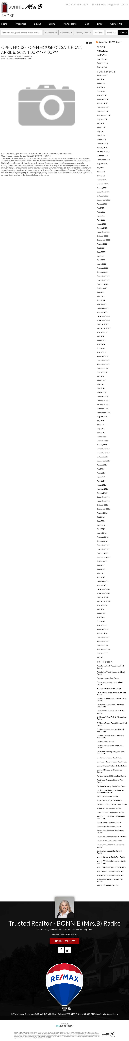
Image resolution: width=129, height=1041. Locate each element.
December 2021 (103, 276)
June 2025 (101, 127)
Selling (52, 23)
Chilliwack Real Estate (105, 741)
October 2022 (102, 236)
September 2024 (103, 160)
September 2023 (103, 200)
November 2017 (103, 453)
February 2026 (102, 99)
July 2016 (100, 517)
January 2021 (102, 312)
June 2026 (101, 83)
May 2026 (101, 87)
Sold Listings (102, 67)
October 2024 (102, 156)
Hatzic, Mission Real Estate (107, 796)
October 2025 (102, 111)
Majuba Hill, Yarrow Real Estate (109, 808)
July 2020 (100, 336)
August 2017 (102, 465)
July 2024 (100, 168)
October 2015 (102, 553)
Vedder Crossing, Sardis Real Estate (111, 857)
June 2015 (101, 569)
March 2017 (101, 485)
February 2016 (102, 537)
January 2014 (102, 633)
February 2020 (102, 356)
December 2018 (103, 400)
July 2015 (100, 565)
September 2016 (103, 509)
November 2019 (103, 364)
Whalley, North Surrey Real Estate (110, 875)
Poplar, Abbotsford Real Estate (109, 822)
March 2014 (101, 625)
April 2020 (101, 348)
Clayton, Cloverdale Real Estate (109, 758)
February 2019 (102, 396)
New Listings (102, 59)
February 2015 (102, 581)
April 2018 (101, 433)
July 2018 (100, 421)
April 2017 (101, 481)
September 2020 (103, 328)
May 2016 (101, 525)
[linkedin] (68, 950)
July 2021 (100, 292)
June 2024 (101, 172)
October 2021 (102, 284)
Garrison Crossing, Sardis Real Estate (111, 786)
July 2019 (100, 376)
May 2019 (101, 384)
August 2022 (102, 244)
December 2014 (103, 589)
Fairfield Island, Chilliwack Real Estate (111, 776)
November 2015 (103, 549)
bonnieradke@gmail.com (110, 4)
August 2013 (102, 653)
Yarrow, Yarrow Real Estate (107, 885)
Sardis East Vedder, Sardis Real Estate (112, 837)
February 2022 (102, 268)
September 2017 (103, 461)
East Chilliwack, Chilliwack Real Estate (112, 766)
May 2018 (101, 429)
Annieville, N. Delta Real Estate (109, 688)
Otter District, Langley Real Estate (110, 812)
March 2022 (101, 264)
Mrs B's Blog (102, 55)
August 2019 (102, 372)
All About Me (70, 23)
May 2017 (101, 477)
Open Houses (102, 63)
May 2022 (101, 256)
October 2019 (102, 368)
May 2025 (101, 131)
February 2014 (102, 629)
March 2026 (101, 95)
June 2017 (101, 473)
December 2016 (103, 497)
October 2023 (102, 196)
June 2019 (101, 380)
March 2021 (101, 304)
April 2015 (101, 577)
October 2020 (102, 324)
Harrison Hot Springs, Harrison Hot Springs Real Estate (110, 791)
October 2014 (102, 597)
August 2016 (102, 513)
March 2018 (101, 437)
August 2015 (102, 561)
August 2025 (102, 119)
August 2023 (102, 204)
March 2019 (101, 392)
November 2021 (103, 280)
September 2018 (103, 413)
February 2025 (102, 144)
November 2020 (103, 320)
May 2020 (101, 344)
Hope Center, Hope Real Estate (109, 800)
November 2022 (103, 232)
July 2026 (100, 79)
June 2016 (101, 521)
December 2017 (103, 449)
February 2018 (102, 441)
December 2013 (103, 637)
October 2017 (102, 457)
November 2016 (103, 501)
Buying (37, 23)
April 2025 (101, 136)
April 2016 (101, 529)
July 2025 (100, 123)
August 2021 (102, 288)
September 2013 (103, 649)
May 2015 (101, 573)
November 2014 (103, 593)
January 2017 (102, 493)
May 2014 (101, 617)
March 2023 (101, 224)
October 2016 (102, 505)
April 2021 (101, 300)
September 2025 (103, 115)
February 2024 (102, 184)
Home (4, 23)
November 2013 (103, 641)
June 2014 (101, 613)
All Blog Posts (102, 51)
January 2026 (102, 103)
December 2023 (103, 192)
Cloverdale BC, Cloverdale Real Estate (112, 762)
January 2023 (102, 228)
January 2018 (102, 445)
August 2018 (102, 417)
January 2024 (102, 188)
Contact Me (116, 23)
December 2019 (103, 360)
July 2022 (100, 248)
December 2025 (103, 107)
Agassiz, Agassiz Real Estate (108, 678)
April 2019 (101, 388)
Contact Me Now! (64, 941)
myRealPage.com (64, 1026)
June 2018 (101, 425)
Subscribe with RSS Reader (110, 42)
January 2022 (102, 272)
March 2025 (101, 140)
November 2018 (103, 405)
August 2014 (102, 605)
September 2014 (103, 601)
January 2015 (102, 585)
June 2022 (101, 252)
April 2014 (101, 621)
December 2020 (103, 316)
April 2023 (101, 220)
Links (99, 23)
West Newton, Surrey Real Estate (110, 871)
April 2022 (101, 260)
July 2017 (100, 469)
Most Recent (102, 75)
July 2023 (100, 208)
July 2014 (100, 609)
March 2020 (101, 352)
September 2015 (103, 557)
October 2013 (102, 645)
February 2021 (102, 308)
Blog (87, 23)
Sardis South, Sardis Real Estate (109, 841)
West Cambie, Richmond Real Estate (111, 867)
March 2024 (101, 180)
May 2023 (101, 216)
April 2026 (101, 91)
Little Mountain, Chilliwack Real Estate (112, 804)
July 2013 (100, 657)
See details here (65, 153)
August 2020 (102, 332)
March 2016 (101, 533)
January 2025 (102, 148)
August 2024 (102, 164)
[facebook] (61, 950)
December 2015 (103, 545)
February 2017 (102, 489)
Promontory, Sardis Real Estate (109, 826)
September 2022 (103, 240)
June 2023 (101, 212)
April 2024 (101, 176)
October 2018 (102, 409)
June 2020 (101, 340)
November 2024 (103, 152)
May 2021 (101, 296)
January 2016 (102, 541)
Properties (20, 23)
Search (123, 32)
